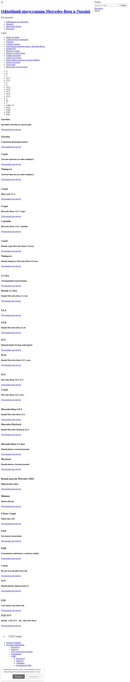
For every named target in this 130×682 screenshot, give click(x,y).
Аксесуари (10, 65)
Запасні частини (13, 62)
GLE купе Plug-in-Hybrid (21, 652)
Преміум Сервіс (13, 51)
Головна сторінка (13, 643)
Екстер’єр (15, 647)
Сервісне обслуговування (17, 39)
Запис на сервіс (12, 37)
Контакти (99, 8)
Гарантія (9, 42)
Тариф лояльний (13, 55)
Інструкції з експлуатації (16, 67)
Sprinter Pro (11, 49)
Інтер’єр (14, 649)
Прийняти (19, 677)
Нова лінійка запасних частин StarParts (23, 60)
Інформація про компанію (17, 22)
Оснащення (16, 654)
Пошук (123, 5)
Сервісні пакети (13, 44)
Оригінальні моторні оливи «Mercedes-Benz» (25, 46)
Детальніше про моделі (11, 129)
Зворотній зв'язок (13, 26)
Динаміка (20, 663)
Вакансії (9, 24)
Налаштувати (33, 677)
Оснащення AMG (24, 665)
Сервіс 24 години (13, 58)
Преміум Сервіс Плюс (15, 53)
